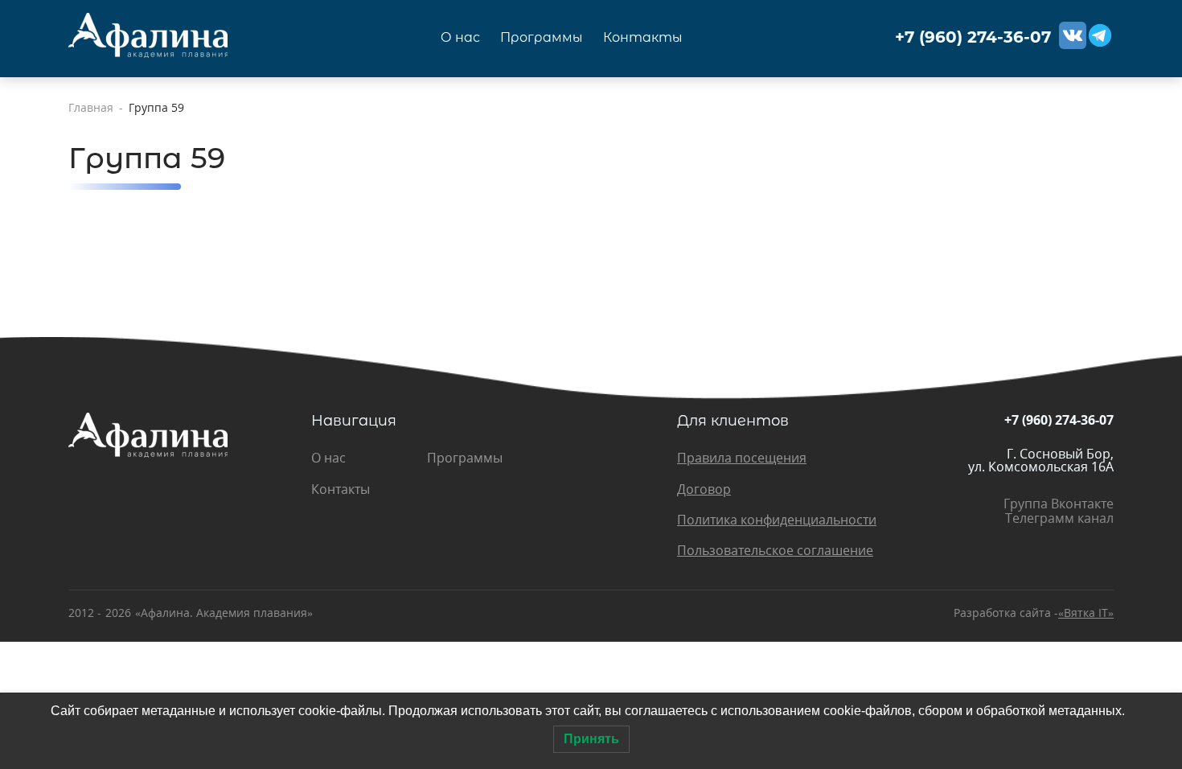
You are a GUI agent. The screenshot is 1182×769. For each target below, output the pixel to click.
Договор (704, 489)
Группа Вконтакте (1058, 503)
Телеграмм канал (1059, 518)
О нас (460, 37)
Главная (90, 107)
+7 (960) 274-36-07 (973, 37)
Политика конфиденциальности (776, 519)
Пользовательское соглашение (775, 550)
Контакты (643, 37)
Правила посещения (741, 457)
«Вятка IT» (1086, 613)
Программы (541, 37)
